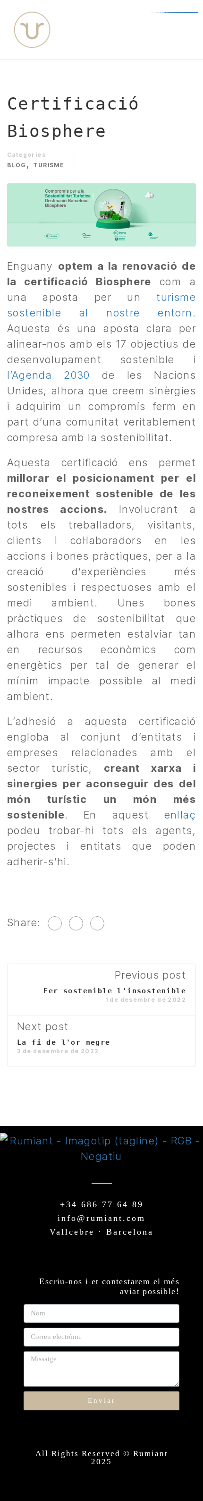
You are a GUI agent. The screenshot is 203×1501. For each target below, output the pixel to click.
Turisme (48, 165)
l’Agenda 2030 (48, 375)
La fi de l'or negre (63, 1042)
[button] (167, 30)
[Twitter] (76, 923)
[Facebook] (55, 923)
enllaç (180, 815)
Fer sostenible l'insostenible (114, 991)
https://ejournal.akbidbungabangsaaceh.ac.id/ (176, 12)
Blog (16, 165)
